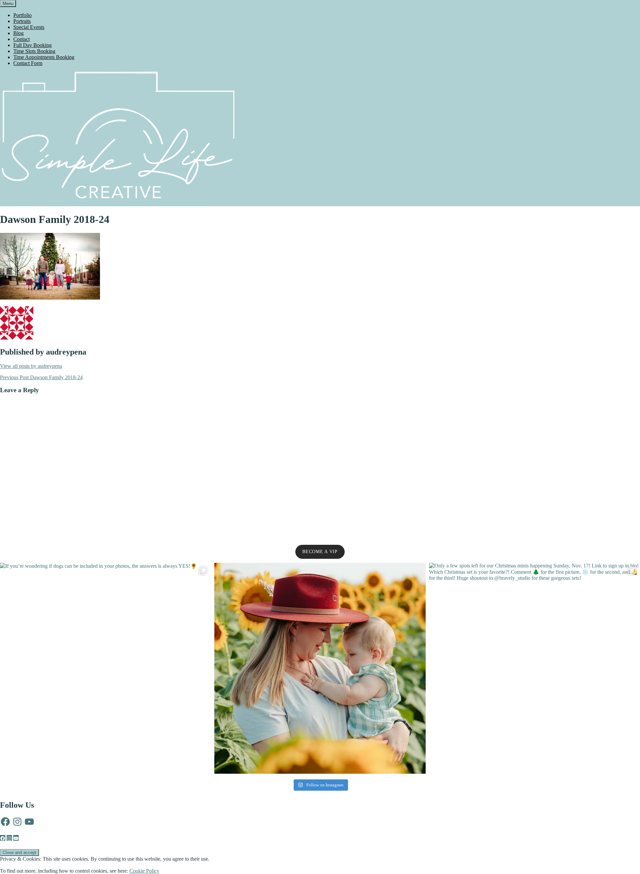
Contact (21, 39)
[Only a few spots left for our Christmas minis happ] (534, 668)
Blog (18, 33)
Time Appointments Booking (43, 57)
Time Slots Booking (34, 51)
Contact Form (27, 63)
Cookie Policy (144, 871)
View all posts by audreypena (31, 366)
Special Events (28, 27)
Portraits (22, 21)
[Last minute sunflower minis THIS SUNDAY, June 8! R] (319, 668)
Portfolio (22, 15)
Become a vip (319, 551)
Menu (8, 3)
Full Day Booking (32, 45)
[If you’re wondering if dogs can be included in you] (105, 668)
